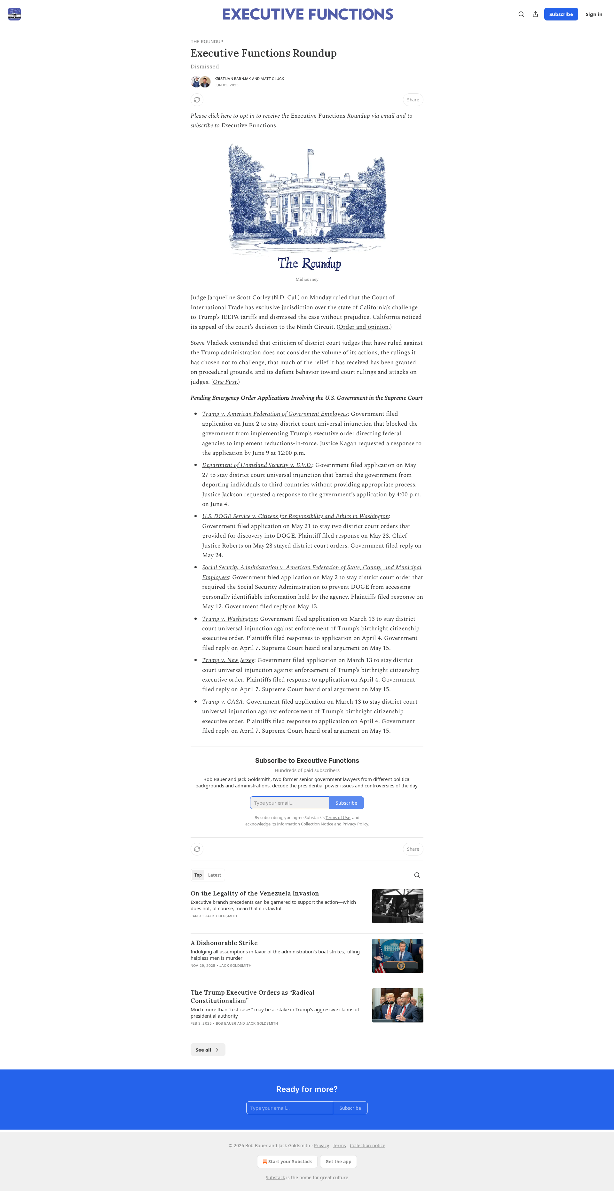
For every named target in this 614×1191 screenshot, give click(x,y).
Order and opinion (363, 327)
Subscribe (561, 14)
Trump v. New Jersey (228, 660)
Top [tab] (198, 875)
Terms (339, 1145)
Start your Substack (290, 1161)
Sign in (594, 14)
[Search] (521, 14)
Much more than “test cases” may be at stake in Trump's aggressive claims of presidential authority (275, 1012)
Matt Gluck (272, 78)
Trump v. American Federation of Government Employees (275, 414)
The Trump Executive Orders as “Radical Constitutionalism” (253, 997)
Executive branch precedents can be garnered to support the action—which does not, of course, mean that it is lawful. (273, 905)
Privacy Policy (355, 824)
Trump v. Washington (229, 619)
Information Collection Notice (305, 824)
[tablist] (208, 875)
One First (225, 382)
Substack (275, 1177)
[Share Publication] (535, 14)
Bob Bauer (226, 1023)
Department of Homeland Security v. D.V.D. (257, 465)
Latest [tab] (214, 875)
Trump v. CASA (222, 701)
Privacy (321, 1145)
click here (220, 116)
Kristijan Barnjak (233, 78)
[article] (307, 909)
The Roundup (207, 41)
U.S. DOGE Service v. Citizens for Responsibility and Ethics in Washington (295, 516)
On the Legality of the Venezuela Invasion (255, 893)
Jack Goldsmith (221, 916)
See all (203, 1049)
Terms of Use (338, 817)
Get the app (338, 1161)
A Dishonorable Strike (224, 943)
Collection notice (367, 1145)
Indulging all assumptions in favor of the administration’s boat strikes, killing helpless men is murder (275, 954)
